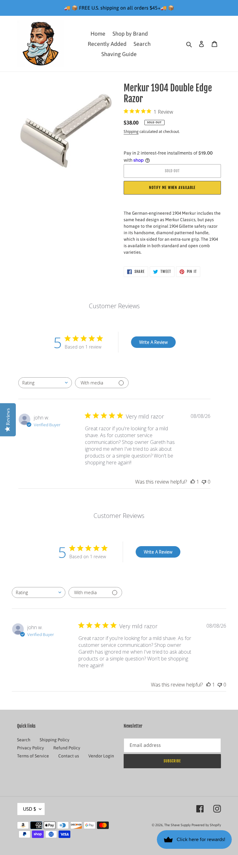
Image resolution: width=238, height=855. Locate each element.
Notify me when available (172, 187)
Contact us (68, 755)
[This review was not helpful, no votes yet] (204, 481)
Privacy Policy (30, 747)
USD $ (29, 809)
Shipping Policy (54, 739)
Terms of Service (33, 755)
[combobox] (45, 382)
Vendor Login (101, 755)
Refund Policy (66, 747)
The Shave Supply (177, 825)
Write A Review (153, 342)
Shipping (131, 131)
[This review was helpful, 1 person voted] (193, 481)
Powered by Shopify (206, 825)
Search (23, 739)
